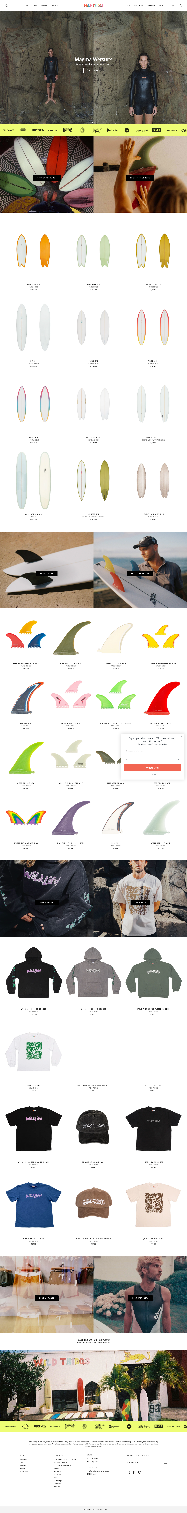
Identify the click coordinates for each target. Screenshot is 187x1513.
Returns (56, 1468)
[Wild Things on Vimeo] (139, 1472)
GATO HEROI (138, 6)
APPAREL (44, 6)
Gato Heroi (57, 1484)
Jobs (55, 1478)
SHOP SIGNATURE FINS (105, 70)
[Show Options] (178, 760)
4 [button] (96, 122)
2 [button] (92, 122)
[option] (93, 62)
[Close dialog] (182, 736)
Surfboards (24, 1459)
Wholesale (57, 1474)
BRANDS (55, 6)
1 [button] (90, 122)
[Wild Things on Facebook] (133, 1472)
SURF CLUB (151, 6)
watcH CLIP (75, 70)
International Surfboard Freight (65, 1459)
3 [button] (94, 122)
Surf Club (57, 1487)
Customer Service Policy (62, 1465)
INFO (27, 6)
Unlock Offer (152, 767)
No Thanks (152, 774)
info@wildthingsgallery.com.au (98, 1471)
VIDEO (161, 6)
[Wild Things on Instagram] (128, 1472)
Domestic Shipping (60, 1462)
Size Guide (57, 1471)
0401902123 (91, 1474)
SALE (128, 6)
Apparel (22, 1468)
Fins (21, 1462)
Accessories (24, 1471)
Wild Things (58, 1481)
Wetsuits (23, 1465)
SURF (35, 6)
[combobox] (151, 760)
